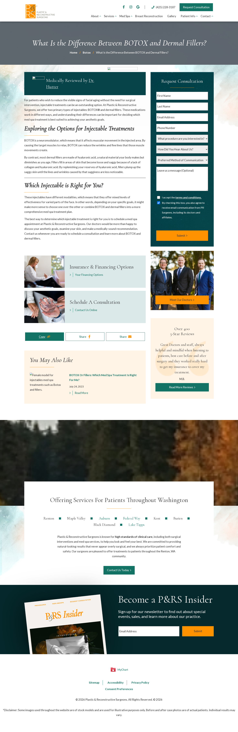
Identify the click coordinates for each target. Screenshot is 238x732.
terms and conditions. (188, 197)
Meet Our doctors (181, 300)
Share (82, 336)
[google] (138, 7)
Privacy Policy (140, 682)
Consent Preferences (119, 689)
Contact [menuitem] (206, 16)
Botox (87, 52)
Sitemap (94, 682)
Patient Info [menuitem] (188, 16)
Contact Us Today (118, 570)
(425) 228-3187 (165, 7)
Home (73, 52)
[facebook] (123, 7)
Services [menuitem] (109, 16)
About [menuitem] (95, 16)
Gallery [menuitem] (171, 16)
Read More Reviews (181, 387)
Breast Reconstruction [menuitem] (149, 16)
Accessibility (116, 682)
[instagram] (130, 7)
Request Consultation (196, 7)
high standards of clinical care (134, 536)
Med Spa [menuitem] (124, 16)
